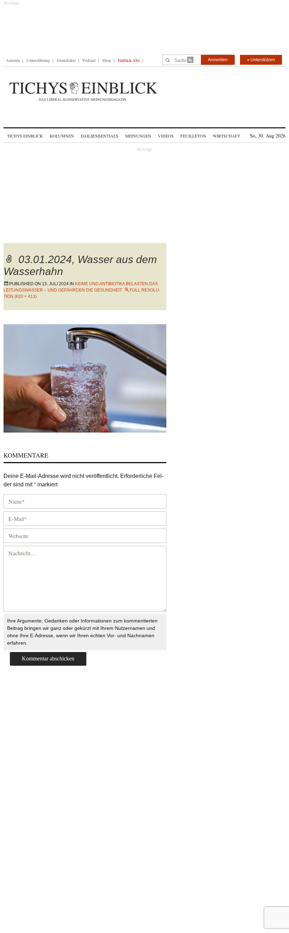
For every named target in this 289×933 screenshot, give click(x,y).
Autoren (13, 60)
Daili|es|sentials (99, 136)
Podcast (89, 60)
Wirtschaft (226, 136)
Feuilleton (193, 136)
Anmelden (218, 59)
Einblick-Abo (129, 60)
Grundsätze (66, 60)
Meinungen (138, 136)
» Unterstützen (261, 59)
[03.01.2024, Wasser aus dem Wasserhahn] (85, 377)
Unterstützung (38, 60)
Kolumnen (62, 136)
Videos (166, 136)
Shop (106, 60)
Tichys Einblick (25, 136)
